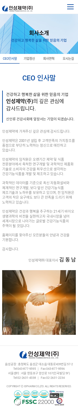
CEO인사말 (10, 59)
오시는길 (68, 59)
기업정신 (29, 59)
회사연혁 (48, 59)
